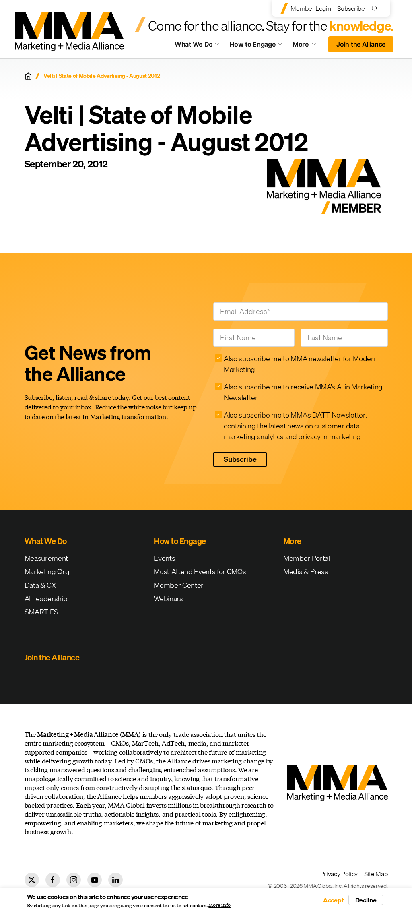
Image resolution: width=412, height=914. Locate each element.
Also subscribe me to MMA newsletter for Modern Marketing (300, 364)
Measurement (46, 558)
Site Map (375, 874)
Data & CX (40, 585)
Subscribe (351, 8)
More (308, 46)
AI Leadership (46, 598)
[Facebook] (52, 880)
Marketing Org (47, 571)
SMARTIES (41, 612)
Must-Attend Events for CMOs (200, 571)
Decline (366, 900)
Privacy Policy (339, 874)
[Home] (28, 76)
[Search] (376, 8)
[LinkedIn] (115, 880)
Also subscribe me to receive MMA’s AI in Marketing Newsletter (303, 392)
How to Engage (253, 44)
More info (219, 905)
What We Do (194, 44)
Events (164, 558)
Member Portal (306, 558)
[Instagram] (73, 880)
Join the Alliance (360, 44)
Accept (333, 900)
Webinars (168, 598)
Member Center (179, 585)
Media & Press (305, 571)
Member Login (310, 8)
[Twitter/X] (32, 880)
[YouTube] (94, 880)
